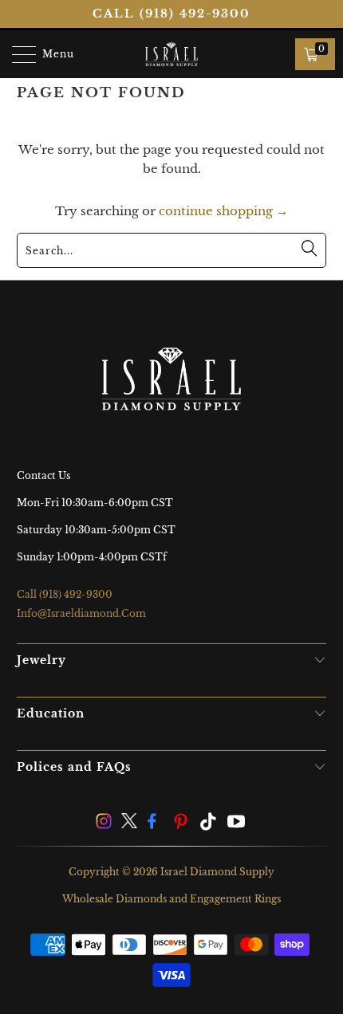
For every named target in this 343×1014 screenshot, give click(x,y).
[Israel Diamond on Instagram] (104, 823)
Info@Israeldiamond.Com (81, 613)
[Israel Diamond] (172, 54)
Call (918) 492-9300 (171, 13)
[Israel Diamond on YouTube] (237, 823)
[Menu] (16, 54)
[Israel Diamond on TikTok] (209, 823)
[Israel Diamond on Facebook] (156, 823)
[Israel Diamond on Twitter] (130, 823)
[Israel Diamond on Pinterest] (183, 823)
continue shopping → (223, 210)
